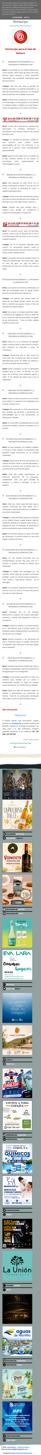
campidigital (11, 1447)
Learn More (17, 17)
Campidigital (21, 747)
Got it (26, 17)
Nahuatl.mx (28, 1453)
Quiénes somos (23, 1447)
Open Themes (17, 1453)
